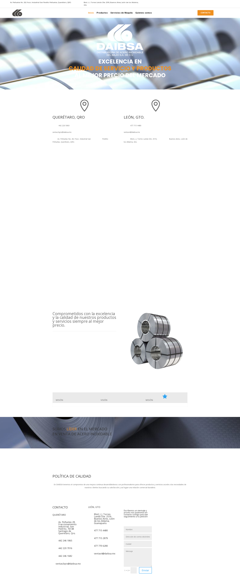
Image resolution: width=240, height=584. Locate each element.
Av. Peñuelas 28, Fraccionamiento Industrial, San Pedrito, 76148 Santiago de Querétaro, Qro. (67, 528)
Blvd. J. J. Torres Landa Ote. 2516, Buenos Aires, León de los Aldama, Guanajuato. (104, 519)
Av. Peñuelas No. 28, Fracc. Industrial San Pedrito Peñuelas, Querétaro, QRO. (40, 2)
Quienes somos (143, 13)
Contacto (205, 12)
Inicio (91, 13)
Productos (102, 13)
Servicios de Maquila (121, 13)
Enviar (145, 570)
